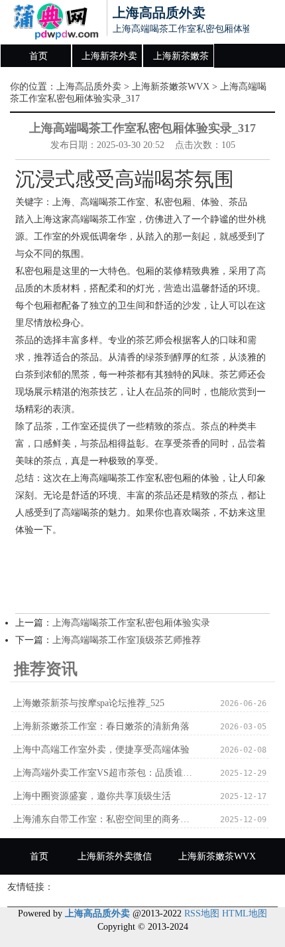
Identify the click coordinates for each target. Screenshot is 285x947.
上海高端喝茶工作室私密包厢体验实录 (131, 623)
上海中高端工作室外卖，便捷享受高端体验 (101, 750)
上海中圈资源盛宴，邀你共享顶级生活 (92, 796)
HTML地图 (244, 913)
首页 (38, 56)
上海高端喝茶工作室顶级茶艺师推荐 (126, 640)
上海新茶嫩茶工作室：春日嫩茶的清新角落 (101, 726)
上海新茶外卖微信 (109, 59)
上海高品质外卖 (88, 87)
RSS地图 (201, 913)
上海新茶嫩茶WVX (181, 59)
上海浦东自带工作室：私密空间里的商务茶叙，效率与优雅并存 (105, 819)
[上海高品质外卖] (50, 22)
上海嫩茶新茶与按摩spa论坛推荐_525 (88, 703)
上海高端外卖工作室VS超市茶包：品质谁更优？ (105, 773)
